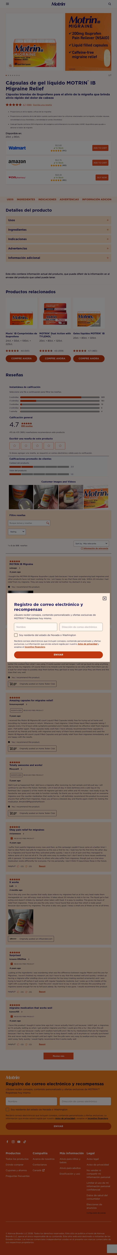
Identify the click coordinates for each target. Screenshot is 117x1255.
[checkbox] (16, 635)
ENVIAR (58, 654)
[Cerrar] (104, 598)
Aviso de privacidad (87, 644)
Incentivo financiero (35, 647)
